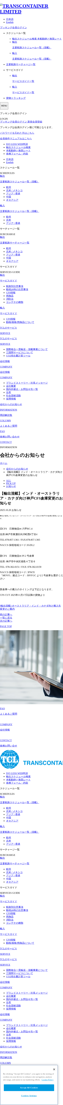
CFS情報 (10, 292)
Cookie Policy (48, 1080)
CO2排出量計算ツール (18, 355)
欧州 (8, 187)
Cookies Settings (29, 1096)
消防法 (9, 299)
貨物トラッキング (16, 98)
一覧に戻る (6, 617)
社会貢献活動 (13, 395)
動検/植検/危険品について (20, 322)
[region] (29, 1085)
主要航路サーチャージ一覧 (20, 64)
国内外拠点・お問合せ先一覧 (22, 389)
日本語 (9, 19)
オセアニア (12, 200)
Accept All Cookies (29, 1087)
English (9, 22)
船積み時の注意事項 (17, 289)
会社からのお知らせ (17, 469)
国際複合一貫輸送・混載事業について (27, 349)
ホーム (3, 463)
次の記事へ (6, 621)
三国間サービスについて (19, 352)
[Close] (54, 1069)
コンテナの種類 (14, 302)
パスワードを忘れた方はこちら (17, 133)
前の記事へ (6, 614)
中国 (8, 196)
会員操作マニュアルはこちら (16, 138)
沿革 (8, 392)
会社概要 (11, 386)
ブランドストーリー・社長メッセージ (27, 383)
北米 (8, 220)
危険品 (9, 295)
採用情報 (11, 398)
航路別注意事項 (14, 286)
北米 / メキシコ (14, 190)
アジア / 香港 (13, 193)
